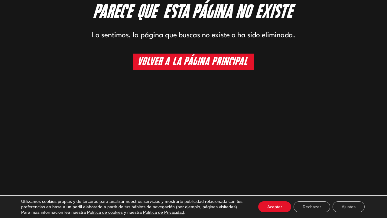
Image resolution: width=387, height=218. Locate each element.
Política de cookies (105, 212)
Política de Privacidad (163, 212)
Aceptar (274, 206)
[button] (193, 62)
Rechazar (312, 206)
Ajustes (349, 206)
